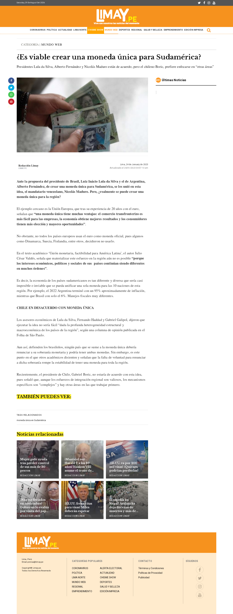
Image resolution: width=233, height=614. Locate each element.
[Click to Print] (11, 102)
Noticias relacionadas (40, 434)
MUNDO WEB (111, 30)
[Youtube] (214, 3)
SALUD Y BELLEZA (153, 30)
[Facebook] (204, 3)
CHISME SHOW (95, 30)
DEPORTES (124, 30)
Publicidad (143, 577)
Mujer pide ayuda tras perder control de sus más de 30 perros (34, 465)
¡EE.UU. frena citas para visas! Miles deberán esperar (78, 507)
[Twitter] (199, 3)
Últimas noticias (174, 80)
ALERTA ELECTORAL (111, 568)
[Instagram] (209, 3)
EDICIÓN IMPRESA (193, 30)
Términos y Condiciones (151, 568)
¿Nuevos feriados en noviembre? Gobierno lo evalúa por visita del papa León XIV (34, 505)
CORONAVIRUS (37, 30)
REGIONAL (136, 30)
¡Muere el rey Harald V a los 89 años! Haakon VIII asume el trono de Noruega (78, 465)
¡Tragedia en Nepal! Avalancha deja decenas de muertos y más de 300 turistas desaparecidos (122, 505)
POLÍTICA (52, 30)
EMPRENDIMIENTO (173, 30)
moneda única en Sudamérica (31, 420)
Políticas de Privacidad (150, 572)
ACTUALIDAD (65, 30)
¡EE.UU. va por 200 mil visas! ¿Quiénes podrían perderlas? (123, 466)
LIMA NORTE (79, 30)
